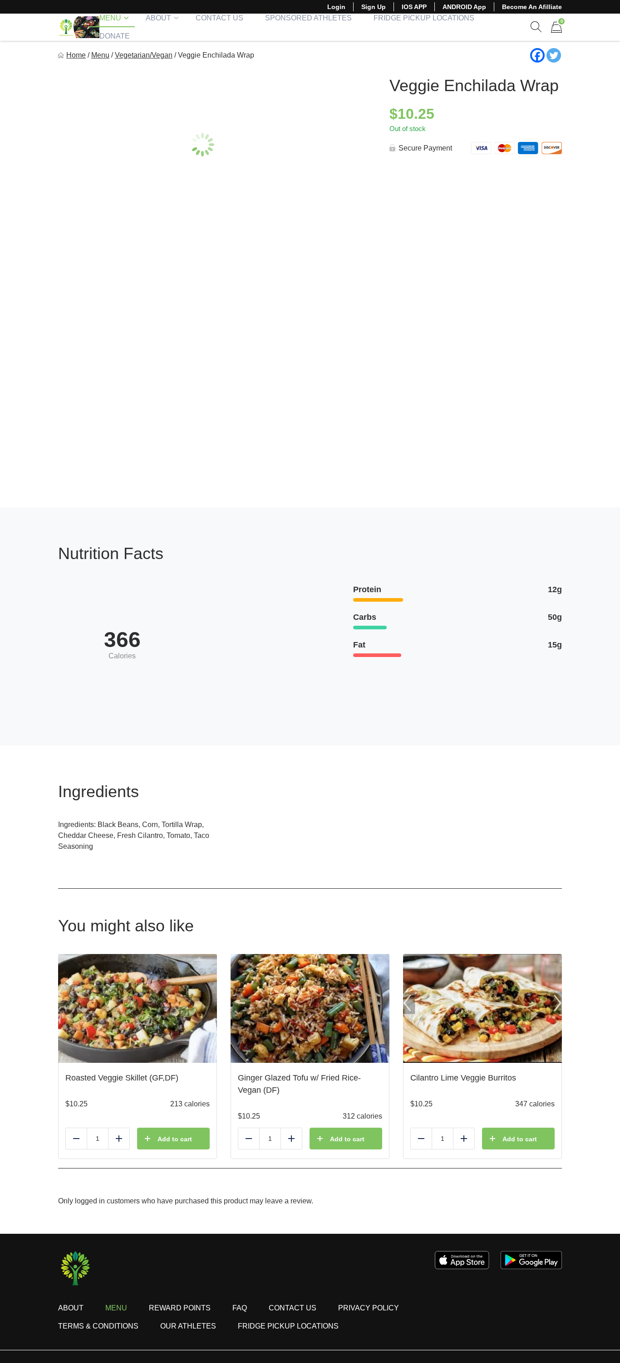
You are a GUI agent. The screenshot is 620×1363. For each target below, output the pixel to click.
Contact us (292, 1308)
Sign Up (373, 6)
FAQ (239, 1308)
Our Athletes (188, 1326)
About (158, 18)
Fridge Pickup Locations (424, 18)
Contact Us (219, 18)
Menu (110, 18)
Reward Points (180, 1308)
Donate (114, 36)
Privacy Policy (368, 1308)
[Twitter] (553, 55)
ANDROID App (464, 6)
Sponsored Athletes (308, 18)
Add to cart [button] (174, 1139)
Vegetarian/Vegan (143, 55)
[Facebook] (537, 55)
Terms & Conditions (98, 1326)
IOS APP (414, 6)
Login (336, 6)
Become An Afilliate (532, 6)
